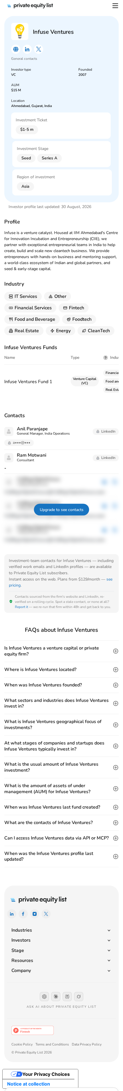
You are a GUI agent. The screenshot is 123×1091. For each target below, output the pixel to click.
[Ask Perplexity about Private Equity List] (67, 996)
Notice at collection (28, 1084)
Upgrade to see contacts (62, 509)
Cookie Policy (22, 1044)
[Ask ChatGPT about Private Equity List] (44, 996)
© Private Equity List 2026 (31, 1052)
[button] (61, 651)
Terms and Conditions (52, 1044)
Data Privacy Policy (87, 1044)
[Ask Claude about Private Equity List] (55, 996)
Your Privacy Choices (46, 1074)
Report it (21, 607)
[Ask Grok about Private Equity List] (78, 996)
